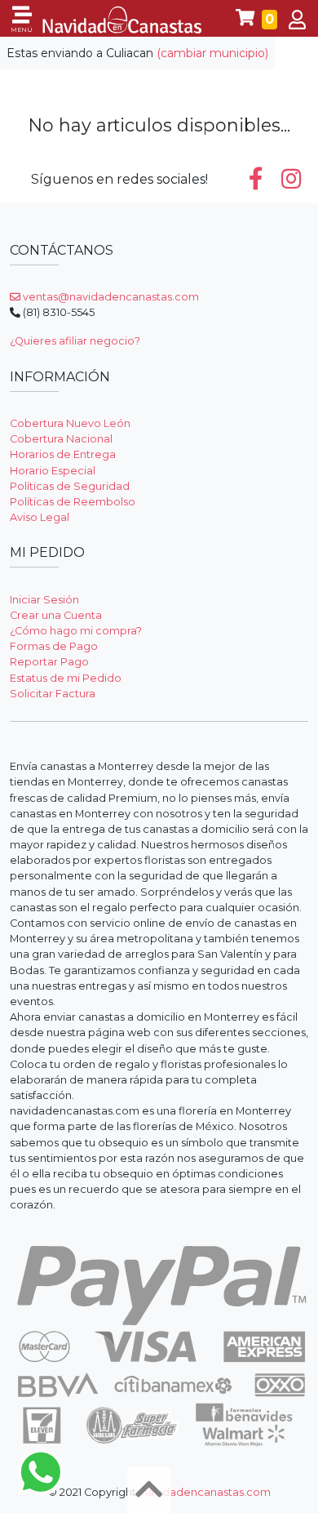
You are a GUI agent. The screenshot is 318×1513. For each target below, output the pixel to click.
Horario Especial (52, 471)
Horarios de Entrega (63, 454)
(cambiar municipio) (212, 53)
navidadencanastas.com (206, 1492)
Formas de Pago (54, 646)
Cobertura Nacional (61, 439)
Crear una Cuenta (56, 615)
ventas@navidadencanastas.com (109, 297)
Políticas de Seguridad (70, 486)
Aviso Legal (39, 517)
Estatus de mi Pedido (65, 678)
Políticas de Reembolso (72, 502)
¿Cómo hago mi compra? (76, 631)
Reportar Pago (49, 662)
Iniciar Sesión (44, 600)
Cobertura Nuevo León (70, 423)
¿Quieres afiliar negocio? (75, 341)
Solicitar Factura (52, 694)
